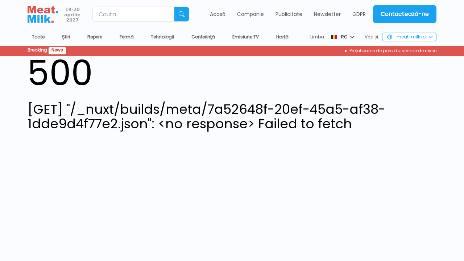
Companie (250, 14)
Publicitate (289, 14)
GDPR (359, 14)
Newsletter (327, 14)
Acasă (217, 14)
